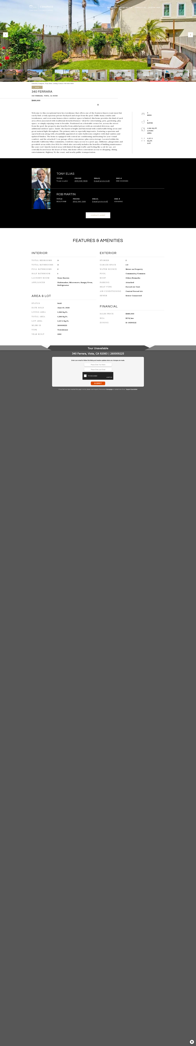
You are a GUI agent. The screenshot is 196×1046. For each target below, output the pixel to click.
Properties (112, 7)
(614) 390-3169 (79, 201)
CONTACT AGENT (98, 215)
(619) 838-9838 (81, 181)
